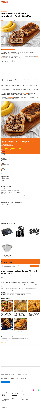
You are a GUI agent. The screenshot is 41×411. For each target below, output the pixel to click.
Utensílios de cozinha (4, 395)
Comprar (34, 240)
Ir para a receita (5, 49)
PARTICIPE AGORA (34, 265)
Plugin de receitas (25, 399)
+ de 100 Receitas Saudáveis (5, 400)
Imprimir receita (12, 49)
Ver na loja (7, 240)
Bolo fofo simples (15, 393)
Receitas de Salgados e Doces (5, 392)
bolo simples (11, 97)
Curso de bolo (14, 391)
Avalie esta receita (5, 340)
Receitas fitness (4, 11)
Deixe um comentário (8, 262)
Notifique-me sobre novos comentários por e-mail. (14, 374)
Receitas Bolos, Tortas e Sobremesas (6, 397)
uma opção (25, 93)
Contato (23, 394)
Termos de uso (24, 397)
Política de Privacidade (24, 392)
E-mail (2, 360)
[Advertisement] (20, 6)
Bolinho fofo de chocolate (14, 395)
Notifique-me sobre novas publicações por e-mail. (14, 378)
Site (1, 365)
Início (2, 20)
